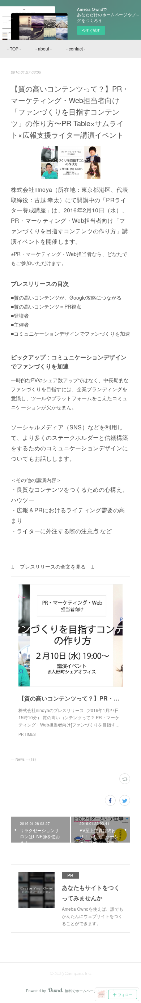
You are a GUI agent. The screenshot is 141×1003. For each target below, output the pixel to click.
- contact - (75, 48)
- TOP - (14, 48)
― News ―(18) (23, 759)
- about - (43, 48)
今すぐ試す (91, 30)
